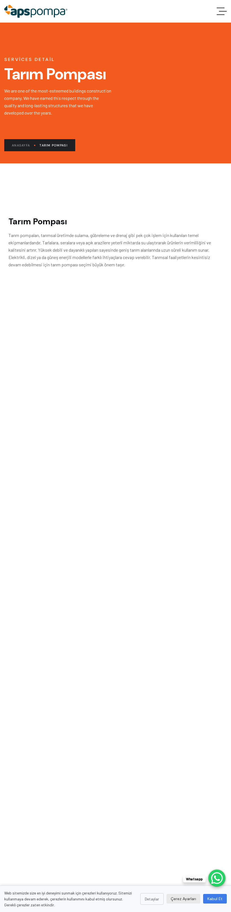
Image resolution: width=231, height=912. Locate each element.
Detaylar (152, 898)
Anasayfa (21, 145)
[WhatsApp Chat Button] (216, 878)
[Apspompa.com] (35, 11)
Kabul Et (215, 898)
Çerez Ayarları (183, 898)
